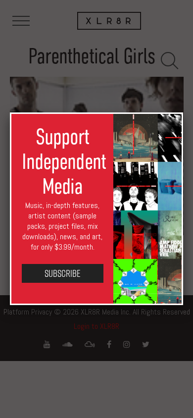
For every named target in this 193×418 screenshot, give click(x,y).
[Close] (183, 112)
